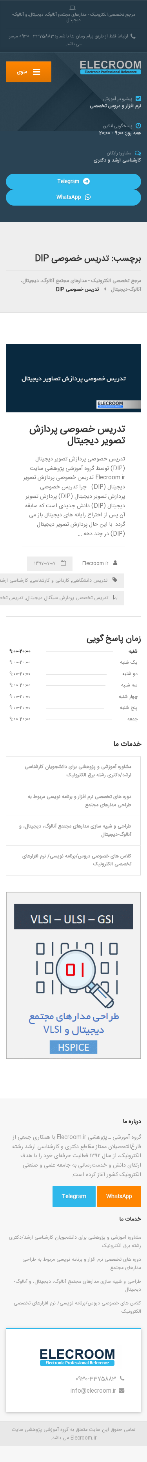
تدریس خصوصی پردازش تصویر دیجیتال (77, 435)
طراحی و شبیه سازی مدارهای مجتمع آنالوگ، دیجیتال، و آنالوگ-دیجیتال (75, 830)
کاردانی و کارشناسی (50, 580)
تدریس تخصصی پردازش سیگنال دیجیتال (67, 598)
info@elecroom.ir (93, 1391)
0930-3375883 (96, 1379)
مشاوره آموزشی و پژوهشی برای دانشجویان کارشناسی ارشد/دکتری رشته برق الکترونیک (78, 771)
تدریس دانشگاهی (89, 580)
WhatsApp (69, 197)
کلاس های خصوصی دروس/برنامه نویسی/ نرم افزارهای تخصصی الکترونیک (76, 860)
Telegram (69, 181)
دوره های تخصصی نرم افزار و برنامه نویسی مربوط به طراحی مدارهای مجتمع (79, 800)
